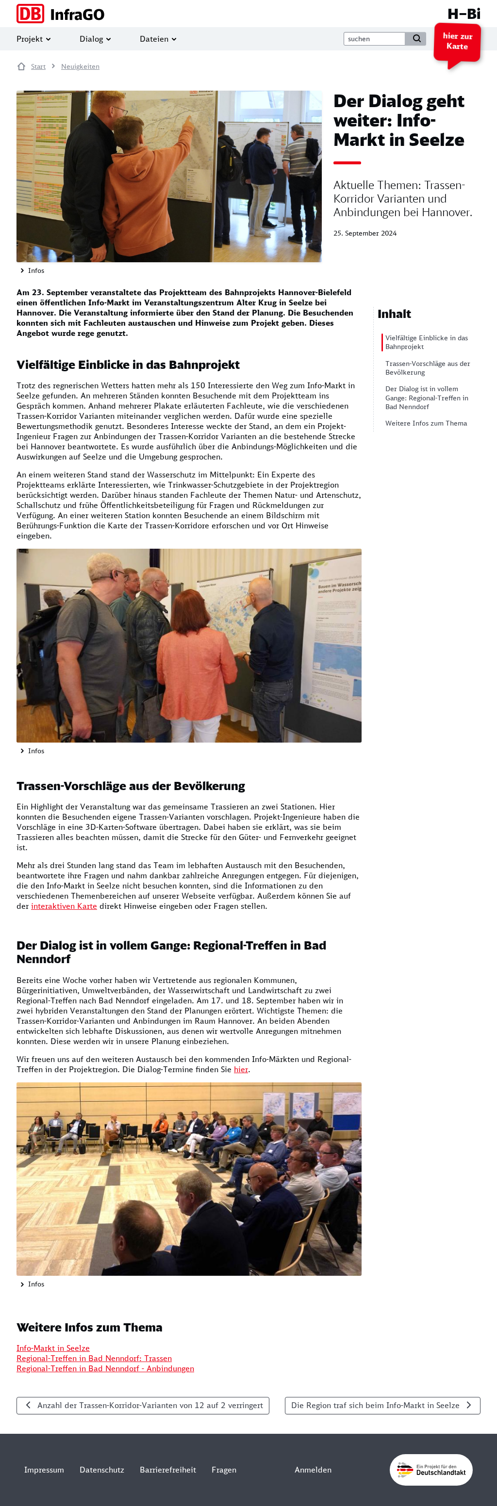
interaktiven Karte (64, 906)
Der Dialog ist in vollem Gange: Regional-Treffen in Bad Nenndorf (426, 397)
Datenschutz (102, 1469)
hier (241, 1069)
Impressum (44, 1469)
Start (38, 66)
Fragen (224, 1469)
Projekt (30, 39)
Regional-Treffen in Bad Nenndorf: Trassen (94, 1358)
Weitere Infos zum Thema (426, 423)
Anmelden (313, 1469)
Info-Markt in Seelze (53, 1348)
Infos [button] (35, 270)
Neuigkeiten (80, 66)
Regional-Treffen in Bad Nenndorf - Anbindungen (105, 1368)
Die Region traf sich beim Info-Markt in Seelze (375, 1405)
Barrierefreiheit (168, 1469)
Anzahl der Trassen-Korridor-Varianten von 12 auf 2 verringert (150, 1405)
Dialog (91, 39)
